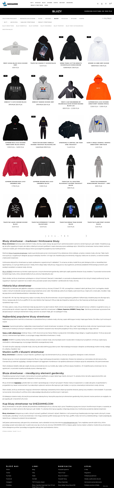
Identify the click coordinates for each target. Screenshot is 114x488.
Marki (46, 5)
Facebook (9, 479)
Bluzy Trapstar (59, 25)
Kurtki (56, 2)
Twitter (8, 472)
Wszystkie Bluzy (8, 29)
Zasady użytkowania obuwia (92, 479)
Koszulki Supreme (63, 469)
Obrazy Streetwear (37, 5)
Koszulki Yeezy (62, 479)
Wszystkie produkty (10, 18)
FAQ (33, 472)
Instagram (9, 482)
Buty (32, 2)
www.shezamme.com (70, 422)
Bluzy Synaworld (46, 25)
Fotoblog (8, 485)
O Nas (86, 469)
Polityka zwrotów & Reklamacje (93, 485)
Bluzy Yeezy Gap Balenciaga (74, 25)
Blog (33, 469)
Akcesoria (70, 2)
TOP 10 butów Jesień (38, 482)
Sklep (15, 431)
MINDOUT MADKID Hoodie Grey (43, 102)
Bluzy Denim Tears (8, 25)
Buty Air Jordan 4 (63, 476)
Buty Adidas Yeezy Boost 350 (66, 485)
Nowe (40, 18)
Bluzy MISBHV (7, 271)
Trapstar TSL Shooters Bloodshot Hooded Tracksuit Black (70, 183)
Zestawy (62, 2)
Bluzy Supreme (33, 25)
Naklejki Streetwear (28, 22)
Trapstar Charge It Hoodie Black (43, 63)
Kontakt (34, 479)
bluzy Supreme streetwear (18, 253)
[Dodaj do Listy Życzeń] (26, 37)
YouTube (8, 476)
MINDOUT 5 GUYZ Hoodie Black (15, 102)
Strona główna (7, 431)
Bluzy (44, 2)
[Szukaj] (98, 4)
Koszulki (38, 2)
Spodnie (49, 2)
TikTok (8, 469)
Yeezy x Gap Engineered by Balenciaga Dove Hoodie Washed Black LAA (71, 103)
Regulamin (87, 472)
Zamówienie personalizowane (93, 482)
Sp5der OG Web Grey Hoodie (98, 63)
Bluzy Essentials (21, 25)
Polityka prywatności (90, 476)
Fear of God (61, 472)
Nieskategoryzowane (27, 18)
